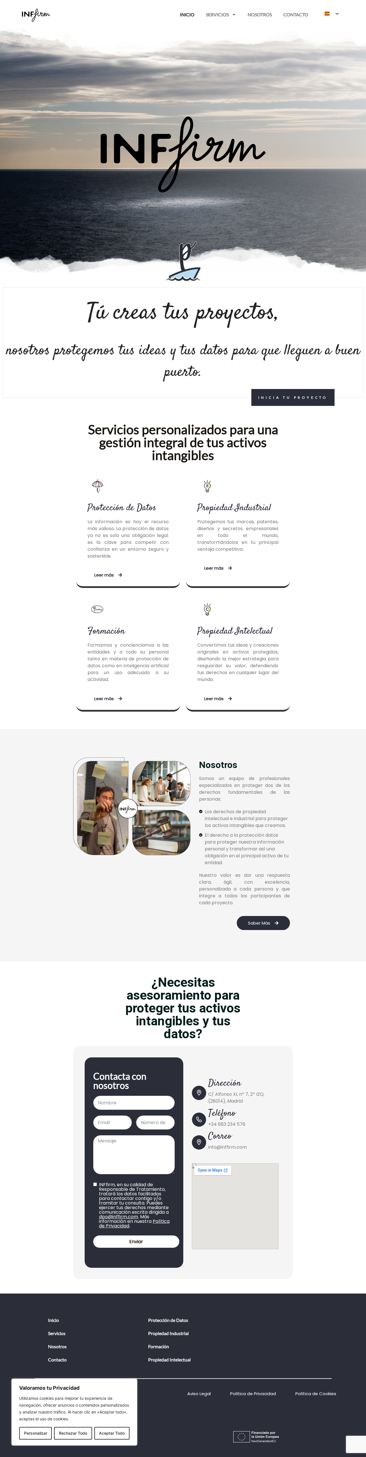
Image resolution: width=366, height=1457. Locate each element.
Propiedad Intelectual (169, 1359)
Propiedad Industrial (168, 1333)
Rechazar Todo (73, 1433)
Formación (158, 1346)
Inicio (187, 14)
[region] (74, 1412)
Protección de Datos (168, 1320)
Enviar (136, 1241)
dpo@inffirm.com (118, 1216)
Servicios (217, 14)
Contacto (295, 14)
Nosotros (260, 14)
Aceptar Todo (112, 1433)
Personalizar (35, 1433)
